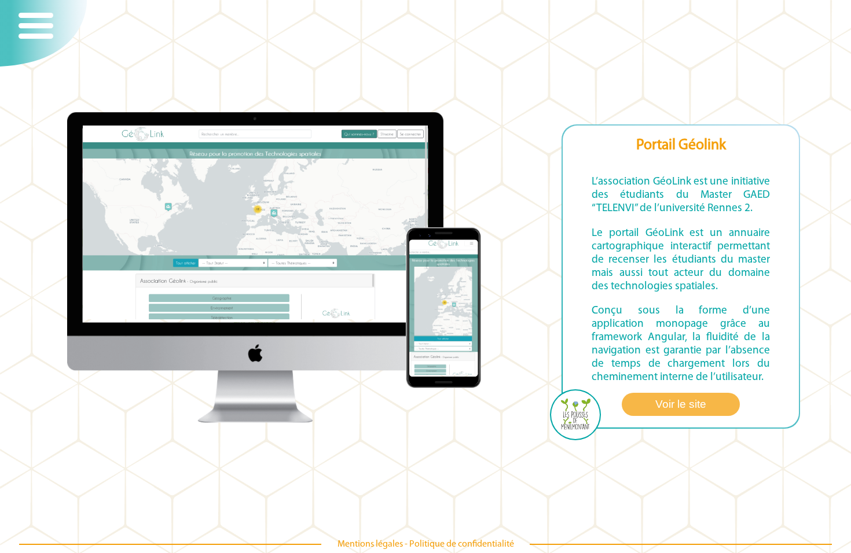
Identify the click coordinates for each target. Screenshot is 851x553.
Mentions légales (370, 544)
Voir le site (680, 404)
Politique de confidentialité (461, 544)
